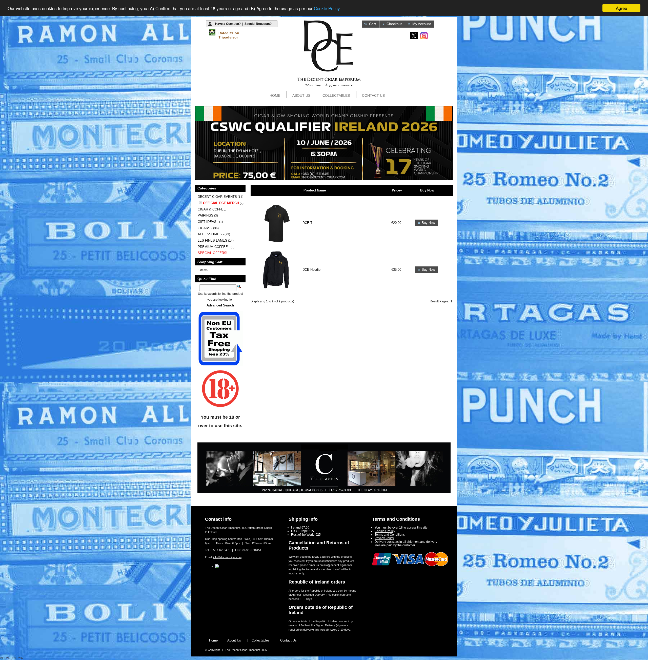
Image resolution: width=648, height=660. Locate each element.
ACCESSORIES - (211, 234)
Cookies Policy (385, 531)
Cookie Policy (327, 8)
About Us (301, 95)
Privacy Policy (384, 538)
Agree (621, 8)
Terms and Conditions (390, 534)
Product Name (314, 190)
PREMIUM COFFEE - (214, 247)
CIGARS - (205, 228)
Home (275, 95)
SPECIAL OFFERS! (212, 253)
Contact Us (373, 95)
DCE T (307, 223)
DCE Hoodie (311, 269)
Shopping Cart (209, 262)
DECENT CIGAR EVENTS (217, 197)
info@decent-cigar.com (227, 557)
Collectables (336, 95)
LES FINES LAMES (212, 240)
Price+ (397, 190)
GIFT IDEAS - (208, 222)
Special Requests (257, 24)
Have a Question (227, 24)
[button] (370, 24)
